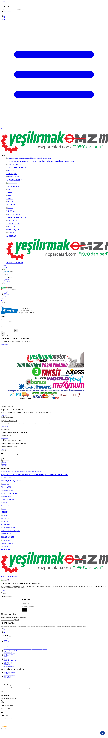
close (14, 289)
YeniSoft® (4, 726)
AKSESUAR (7, 664)
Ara (19, 9)
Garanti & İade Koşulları (9, 675)
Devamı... (3, 590)
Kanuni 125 (6, 655)
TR (4, 302)
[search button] (16, 330)
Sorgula (24, 609)
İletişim (5, 267)
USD (10, 277)
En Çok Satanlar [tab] (7, 596)
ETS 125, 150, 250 (8, 662)
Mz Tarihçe (6, 266)
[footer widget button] (14, 623)
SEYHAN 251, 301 (8, 654)
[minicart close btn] (1, 319)
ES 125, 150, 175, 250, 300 (10, 660)
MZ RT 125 (6, 658)
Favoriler (7, 12)
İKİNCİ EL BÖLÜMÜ (9, 666)
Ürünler (5, 156)
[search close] (3, 333)
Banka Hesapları (7, 677)
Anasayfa (6, 292)
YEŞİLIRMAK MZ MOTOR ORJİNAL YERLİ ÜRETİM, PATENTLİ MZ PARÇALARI (25, 649)
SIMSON (6, 657)
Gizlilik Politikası (8, 673)
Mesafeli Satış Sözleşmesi (9, 672)
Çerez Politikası (7, 676)
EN (4, 304)
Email (24, 603)
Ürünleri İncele (4, 344)
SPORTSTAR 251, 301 (9, 653)
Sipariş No (25, 606)
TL (10, 276)
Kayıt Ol (17, 619)
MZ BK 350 (6, 659)
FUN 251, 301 (7, 651)
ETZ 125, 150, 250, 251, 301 (10, 650)
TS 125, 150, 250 (8, 663)
